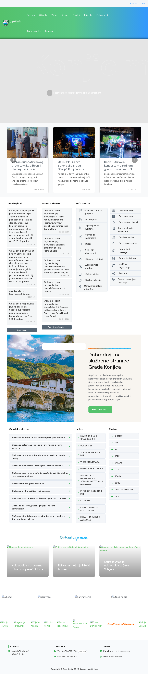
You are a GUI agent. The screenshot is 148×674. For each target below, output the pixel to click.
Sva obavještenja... (56, 327)
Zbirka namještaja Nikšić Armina (28, 567)
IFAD (116, 449)
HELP (117, 456)
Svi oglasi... (22, 330)
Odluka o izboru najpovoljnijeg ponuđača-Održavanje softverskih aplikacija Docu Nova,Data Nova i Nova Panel (56, 308)
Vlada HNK (86, 446)
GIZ (116, 443)
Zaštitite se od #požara (120, 624)
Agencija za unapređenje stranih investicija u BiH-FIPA (91, 479)
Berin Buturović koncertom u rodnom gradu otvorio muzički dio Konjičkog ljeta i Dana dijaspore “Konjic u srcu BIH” (74, 171)
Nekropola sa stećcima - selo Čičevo (119, 567)
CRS (116, 496)
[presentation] (13, 160)
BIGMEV (118, 436)
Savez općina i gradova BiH (88, 437)
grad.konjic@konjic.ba (120, 651)
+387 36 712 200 (69, 651)
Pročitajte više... (100, 409)
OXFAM (118, 463)
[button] (43, 15)
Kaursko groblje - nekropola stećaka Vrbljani (70, 565)
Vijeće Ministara (90, 462)
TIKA (116, 469)
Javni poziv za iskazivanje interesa (19, 293)
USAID (117, 476)
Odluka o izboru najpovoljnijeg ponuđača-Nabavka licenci (54, 287)
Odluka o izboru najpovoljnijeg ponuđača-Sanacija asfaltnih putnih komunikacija (54, 244)
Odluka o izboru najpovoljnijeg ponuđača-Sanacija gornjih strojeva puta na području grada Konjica (56, 266)
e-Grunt (85, 501)
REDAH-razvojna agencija (90, 518)
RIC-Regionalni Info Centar (89, 508)
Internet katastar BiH (91, 492)
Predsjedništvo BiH (91, 469)
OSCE (117, 483)
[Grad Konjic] (12, 22)
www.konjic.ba (115, 656)
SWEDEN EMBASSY (123, 490)
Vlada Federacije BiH (90, 454)
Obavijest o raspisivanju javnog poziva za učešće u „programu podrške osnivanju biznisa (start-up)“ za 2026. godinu (21, 311)
